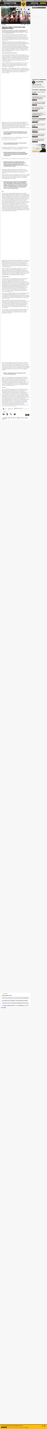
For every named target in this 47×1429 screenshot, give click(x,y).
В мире (3, 8)
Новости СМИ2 (3, 1007)
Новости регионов (35, 118)
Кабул (11, 417)
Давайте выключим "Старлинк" (7, 995)
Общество (35, 136)
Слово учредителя (35, 79)
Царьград (34, 3)
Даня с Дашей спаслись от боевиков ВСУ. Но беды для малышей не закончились (15, 1000)
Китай (21, 417)
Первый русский (10, 3)
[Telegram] (28, 9)
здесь (27, 1427)
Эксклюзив (35, 110)
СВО (37, 116)
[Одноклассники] (21, 9)
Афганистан (6, 417)
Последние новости (35, 89)
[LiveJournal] (24, 9)
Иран (23, 417)
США (15, 417)
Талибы (9, 417)
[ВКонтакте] (17, 9)
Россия (13, 417)
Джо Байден (26, 417)
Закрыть (43, 1425)
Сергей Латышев (4, 24)
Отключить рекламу (4, 1427)
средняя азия (18, 417)
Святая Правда (35, 7)
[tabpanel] (39, 148)
